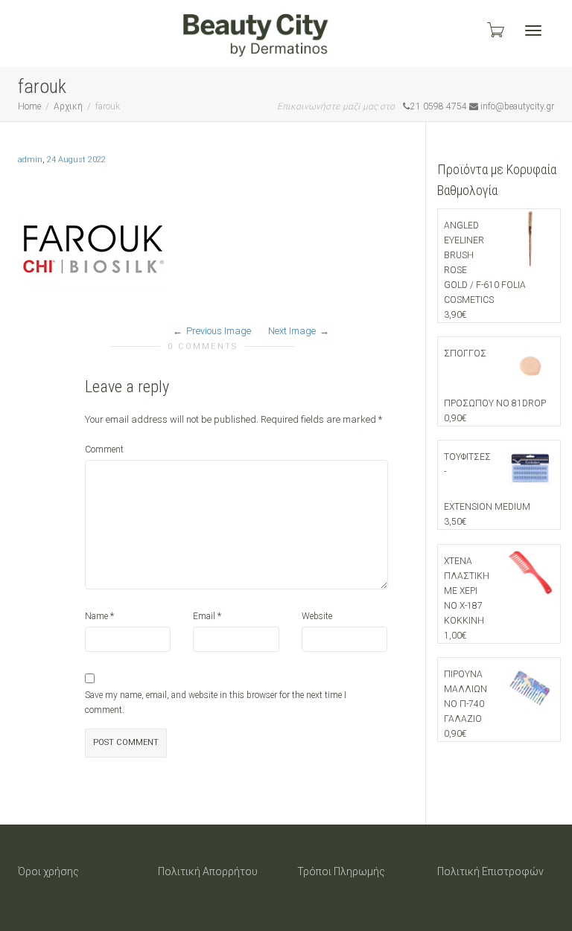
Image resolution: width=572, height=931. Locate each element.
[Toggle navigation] (533, 30)
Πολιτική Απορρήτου (208, 871)
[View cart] (494, 30)
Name (96, 616)
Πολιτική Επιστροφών (490, 871)
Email (204, 616)
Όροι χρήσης (48, 871)
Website (317, 616)
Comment (104, 449)
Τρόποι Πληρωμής (341, 871)
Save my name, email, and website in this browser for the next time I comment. (215, 702)
